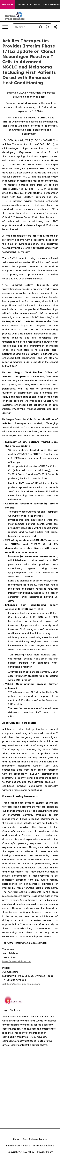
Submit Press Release (18, 1145)
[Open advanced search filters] (47, 27)
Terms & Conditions (43, 1145)
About (16, 1139)
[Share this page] (56, 27)
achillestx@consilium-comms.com (21, 984)
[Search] (40, 27)
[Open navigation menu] (5, 27)
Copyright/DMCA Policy (20, 1151)
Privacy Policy (45, 1151)
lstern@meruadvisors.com (16, 961)
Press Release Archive (35, 1139)
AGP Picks (8, 4)
